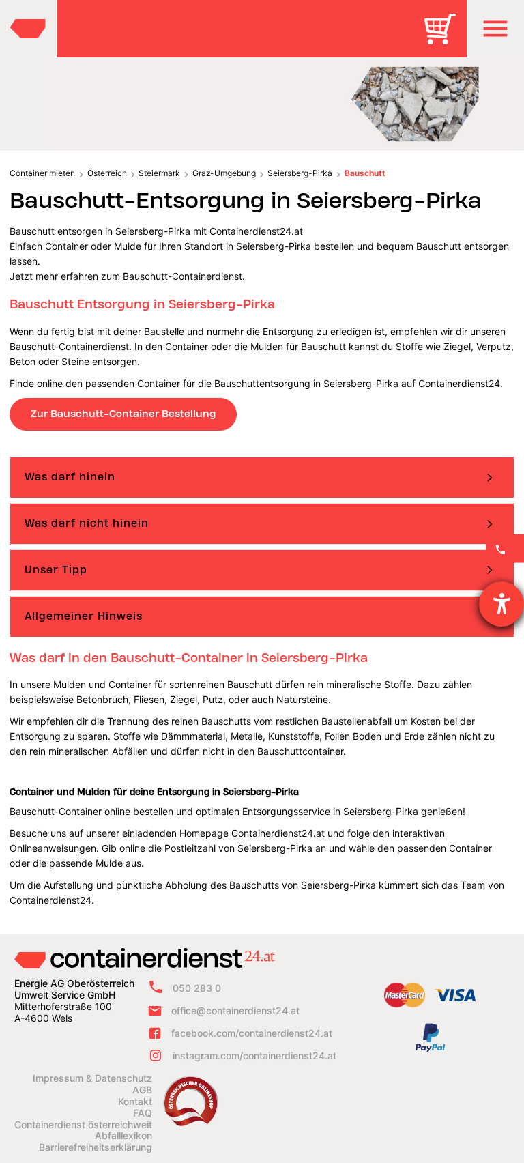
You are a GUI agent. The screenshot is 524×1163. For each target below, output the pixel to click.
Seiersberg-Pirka (299, 173)
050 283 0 (197, 988)
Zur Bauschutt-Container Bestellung (123, 413)
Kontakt (135, 1101)
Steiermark (159, 173)
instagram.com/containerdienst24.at (254, 1055)
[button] (495, 28)
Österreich (107, 173)
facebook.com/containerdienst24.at (251, 1033)
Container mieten (42, 173)
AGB (142, 1090)
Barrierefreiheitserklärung (95, 1147)
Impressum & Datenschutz (92, 1078)
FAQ (142, 1113)
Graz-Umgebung (224, 173)
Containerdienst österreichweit (83, 1124)
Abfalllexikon (123, 1135)
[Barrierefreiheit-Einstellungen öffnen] (501, 604)
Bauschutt (365, 173)
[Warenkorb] (445, 38)
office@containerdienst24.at (235, 1010)
